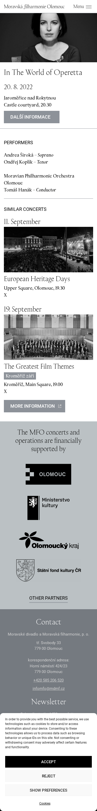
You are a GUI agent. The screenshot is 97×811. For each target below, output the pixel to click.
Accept (48, 762)
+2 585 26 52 (48, 680)
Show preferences (48, 790)
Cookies (44, 803)
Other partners (48, 598)
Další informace (30, 117)
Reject (48, 776)
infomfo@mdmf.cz (49, 688)
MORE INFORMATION (32, 406)
